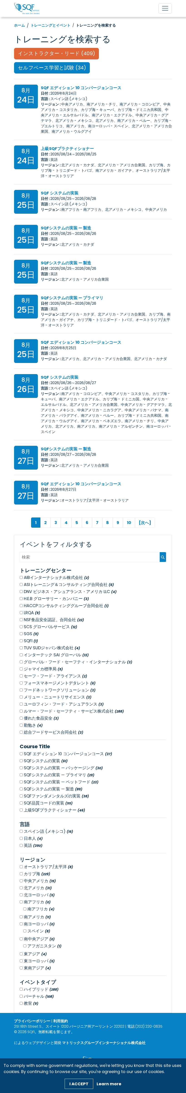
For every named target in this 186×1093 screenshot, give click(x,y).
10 (129, 522)
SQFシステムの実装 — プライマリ (72, 298)
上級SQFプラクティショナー (67, 148)
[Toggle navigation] (165, 8)
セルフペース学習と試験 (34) (52, 67)
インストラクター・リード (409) (56, 53)
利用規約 (60, 1021)
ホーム (19, 25)
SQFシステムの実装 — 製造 (66, 228)
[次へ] (145, 522)
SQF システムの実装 (59, 193)
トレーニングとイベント (51, 25)
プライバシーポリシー (32, 1021)
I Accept (78, 1084)
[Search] (163, 557)
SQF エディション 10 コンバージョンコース (81, 88)
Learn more (109, 1084)
